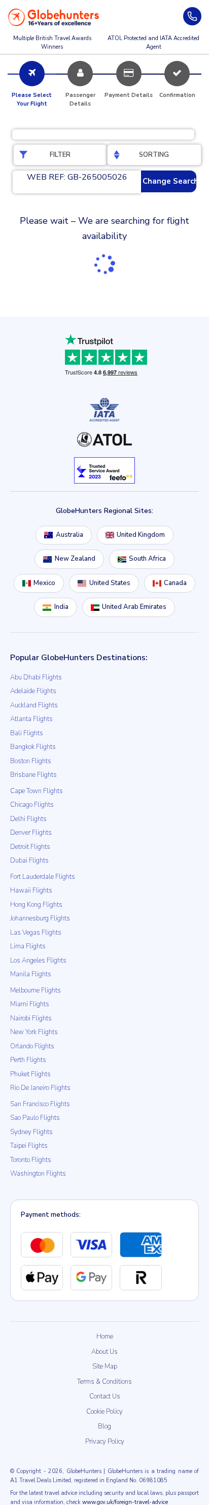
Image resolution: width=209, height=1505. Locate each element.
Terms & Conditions (104, 1381)
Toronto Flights (30, 1160)
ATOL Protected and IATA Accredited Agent (153, 43)
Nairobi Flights (31, 1018)
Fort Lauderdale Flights (42, 876)
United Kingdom (141, 534)
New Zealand (75, 558)
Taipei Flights (29, 1145)
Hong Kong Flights (36, 904)
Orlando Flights (32, 1046)
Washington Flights (38, 1173)
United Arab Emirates (134, 606)
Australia (69, 534)
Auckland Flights (34, 705)
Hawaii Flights (31, 890)
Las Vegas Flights (35, 932)
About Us (104, 1351)
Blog (104, 1426)
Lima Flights (28, 946)
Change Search (169, 181)
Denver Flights (31, 832)
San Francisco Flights (40, 1104)
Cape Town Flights (36, 791)
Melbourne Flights (35, 990)
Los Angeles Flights (38, 960)
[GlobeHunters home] (53, 17)
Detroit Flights (30, 846)
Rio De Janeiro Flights (40, 1087)
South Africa (147, 558)
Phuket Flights (30, 1074)
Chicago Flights (32, 804)
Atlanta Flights (31, 719)
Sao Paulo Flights (35, 1117)
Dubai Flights (29, 860)
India (61, 606)
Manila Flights (30, 974)
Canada (175, 583)
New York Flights (34, 1032)
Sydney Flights (31, 1132)
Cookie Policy (104, 1411)
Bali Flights (26, 733)
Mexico (44, 583)
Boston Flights (30, 761)
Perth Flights (28, 1060)
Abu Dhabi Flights (36, 677)
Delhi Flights (28, 819)
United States (109, 583)
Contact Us (104, 1396)
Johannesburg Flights (40, 918)
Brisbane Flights (33, 774)
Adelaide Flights (33, 691)
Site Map (104, 1366)
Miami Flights (29, 1004)
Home (104, 1336)
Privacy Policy (104, 1441)
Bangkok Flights (33, 746)
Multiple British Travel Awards (52, 43)
